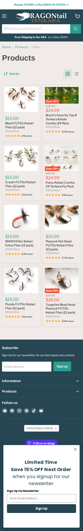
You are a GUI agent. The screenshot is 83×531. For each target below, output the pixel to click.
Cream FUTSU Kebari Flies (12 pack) (20, 184)
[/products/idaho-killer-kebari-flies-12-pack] (21, 217)
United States (39, 428)
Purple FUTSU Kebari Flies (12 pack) (20, 306)
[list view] (76, 73)
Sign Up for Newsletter (23, 491)
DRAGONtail (12, 131)
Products (21, 47)
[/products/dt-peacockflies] (62, 217)
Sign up (62, 366)
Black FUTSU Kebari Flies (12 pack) (19, 125)
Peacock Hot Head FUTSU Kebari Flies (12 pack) (59, 245)
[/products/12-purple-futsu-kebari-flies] (21, 280)
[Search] (75, 28)
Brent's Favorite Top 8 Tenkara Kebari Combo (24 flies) (61, 119)
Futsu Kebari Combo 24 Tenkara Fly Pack (60, 184)
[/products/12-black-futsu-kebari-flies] (21, 99)
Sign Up (41, 508)
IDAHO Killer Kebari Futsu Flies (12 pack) (19, 243)
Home (6, 47)
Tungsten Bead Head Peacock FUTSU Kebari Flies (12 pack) (60, 308)
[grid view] (67, 73)
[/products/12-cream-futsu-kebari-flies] (21, 158)
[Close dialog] (75, 449)
